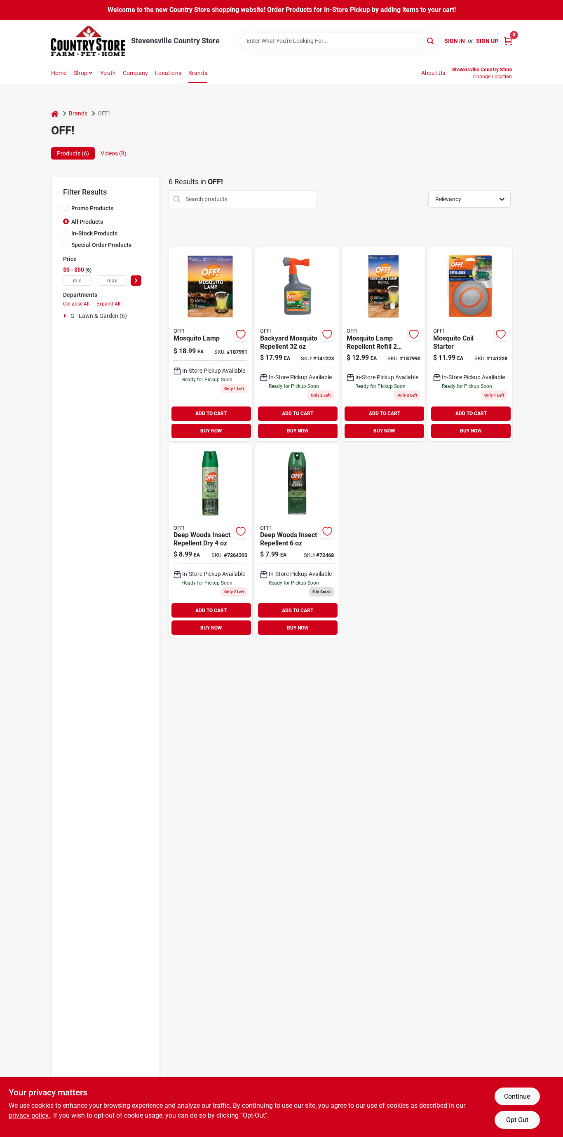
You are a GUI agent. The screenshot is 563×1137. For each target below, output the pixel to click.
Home (59, 73)
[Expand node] (66, 315)
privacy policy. (29, 1115)
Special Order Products (101, 245)
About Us (433, 73)
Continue (517, 1096)
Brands (197, 73)
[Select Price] (136, 280)
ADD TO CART (211, 413)
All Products (87, 222)
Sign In (454, 41)
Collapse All (76, 304)
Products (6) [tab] (73, 153)
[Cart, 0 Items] (508, 41)
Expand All (108, 304)
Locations (168, 73)
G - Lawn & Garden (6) (98, 315)
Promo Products (92, 208)
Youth (108, 73)
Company (135, 73)
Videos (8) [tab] (114, 153)
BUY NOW (211, 431)
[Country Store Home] (88, 41)
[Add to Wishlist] (240, 334)
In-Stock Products (94, 233)
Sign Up (487, 41)
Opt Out (517, 1120)
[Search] (431, 40)
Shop (80, 73)
